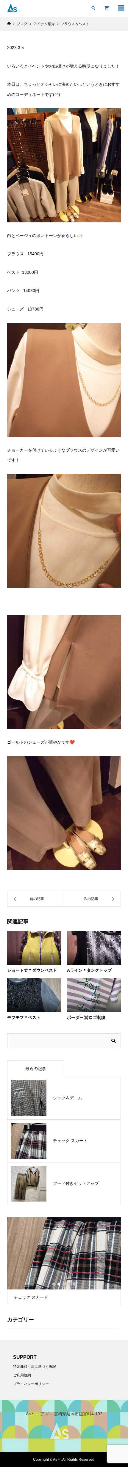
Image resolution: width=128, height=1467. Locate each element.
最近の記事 (35, 1068)
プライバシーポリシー (31, 1384)
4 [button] (69, 1284)
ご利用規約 (22, 1375)
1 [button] (54, 1284)
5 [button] (74, 1284)
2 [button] (59, 1284)
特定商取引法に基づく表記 (34, 1366)
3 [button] (64, 1284)
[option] (64, 1261)
